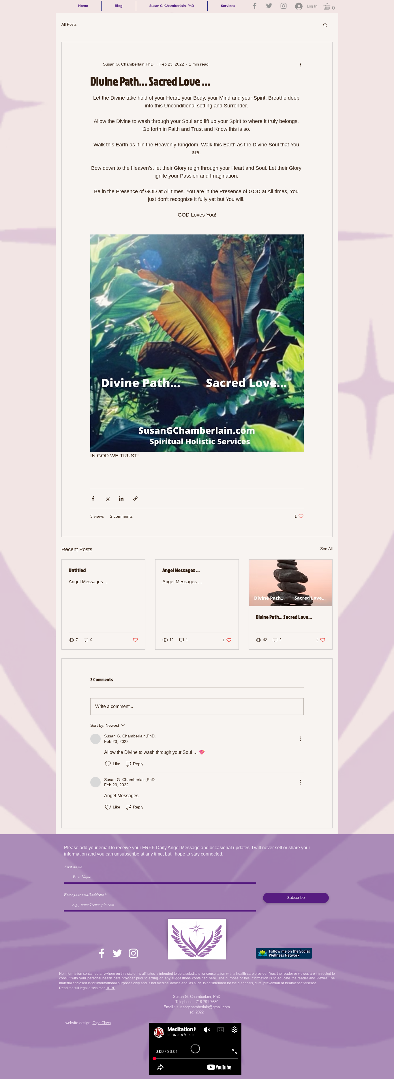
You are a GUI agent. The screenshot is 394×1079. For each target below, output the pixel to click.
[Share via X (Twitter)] (107, 498)
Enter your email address (84, 895)
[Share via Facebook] (93, 498)
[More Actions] (300, 738)
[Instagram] (283, 6)
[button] (330, 6)
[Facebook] (255, 6)
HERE (110, 988)
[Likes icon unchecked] (108, 764)
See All (326, 548)
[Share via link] (135, 498)
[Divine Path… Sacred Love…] (290, 583)
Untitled (77, 570)
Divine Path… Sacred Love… (284, 616)
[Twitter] (269, 6)
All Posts (69, 24)
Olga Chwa (102, 1023)
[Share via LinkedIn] (121, 498)
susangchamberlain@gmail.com (203, 1007)
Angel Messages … (181, 570)
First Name (73, 867)
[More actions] (300, 64)
